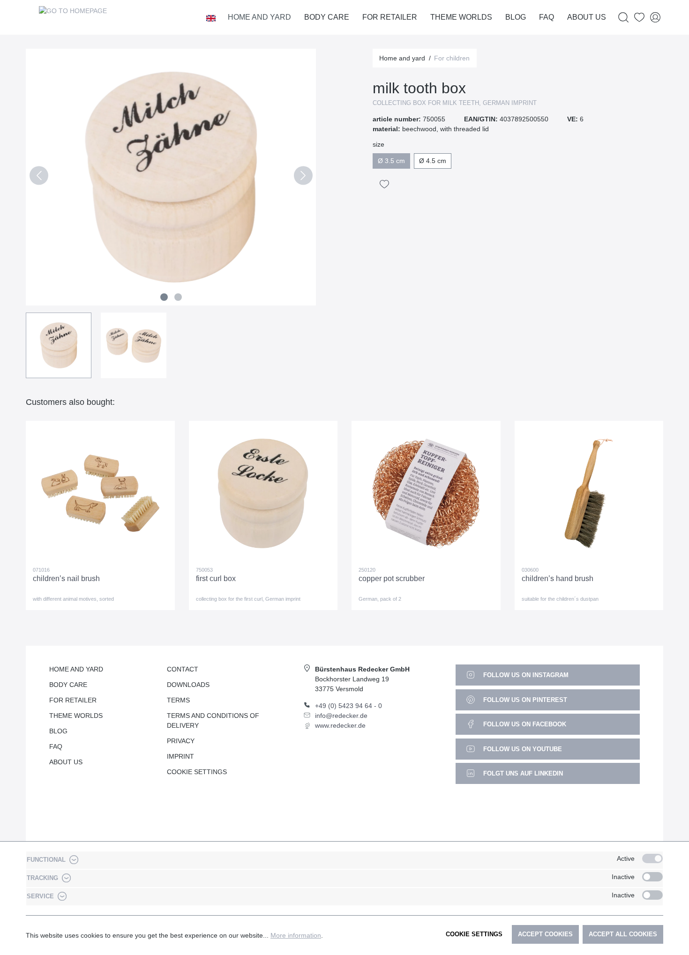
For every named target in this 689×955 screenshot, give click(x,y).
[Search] (623, 17)
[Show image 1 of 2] (164, 297)
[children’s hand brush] (589, 493)
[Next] (303, 177)
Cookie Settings (197, 772)
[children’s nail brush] (100, 493)
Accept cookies (545, 934)
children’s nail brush (66, 578)
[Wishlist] (639, 17)
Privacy (181, 741)
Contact (182, 669)
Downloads (188, 684)
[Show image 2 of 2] (178, 297)
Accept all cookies (623, 934)
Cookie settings (474, 934)
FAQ (55, 746)
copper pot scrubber (392, 578)
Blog (58, 731)
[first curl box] (263, 493)
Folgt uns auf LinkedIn (522, 773)
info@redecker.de (341, 715)
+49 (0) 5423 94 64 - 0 (348, 705)
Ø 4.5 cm (432, 160)
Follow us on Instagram (525, 675)
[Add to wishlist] (384, 184)
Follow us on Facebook (523, 724)
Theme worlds (76, 715)
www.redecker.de (340, 725)
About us (65, 762)
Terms (178, 700)
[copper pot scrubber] (426, 493)
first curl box (216, 578)
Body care (68, 684)
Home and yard (76, 669)
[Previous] (39, 177)
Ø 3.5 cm (391, 160)
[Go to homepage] (73, 17)
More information (295, 935)
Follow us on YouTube (521, 749)
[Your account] (655, 17)
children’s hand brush (557, 578)
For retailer (73, 700)
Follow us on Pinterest (524, 699)
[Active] (652, 858)
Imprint (180, 756)
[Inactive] (652, 876)
